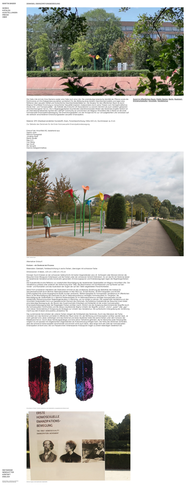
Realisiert (178, 99)
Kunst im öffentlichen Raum (144, 99)
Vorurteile (152, 101)
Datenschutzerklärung (11, 481)
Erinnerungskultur (140, 101)
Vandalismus (162, 101)
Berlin (171, 99)
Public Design (162, 99)
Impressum (4, 481)
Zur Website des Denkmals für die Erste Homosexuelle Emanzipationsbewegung (58, 124)
